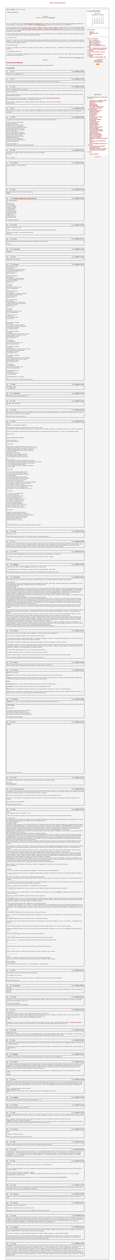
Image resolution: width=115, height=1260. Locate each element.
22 (7, 551)
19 (7, 421)
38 (7, 1040)
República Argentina (41, 24)
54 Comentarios (77, 57)
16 (7, 393)
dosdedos (15, 1097)
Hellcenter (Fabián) (93, 128)
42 (7, 1097)
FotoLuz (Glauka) (93, 123)
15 (7, 384)
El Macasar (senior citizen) (95, 116)
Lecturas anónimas (94, 154)
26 (7, 662)
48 (7, 1161)
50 (7, 1194)
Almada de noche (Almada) (96, 101)
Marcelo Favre (92, 49)
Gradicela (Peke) (93, 125)
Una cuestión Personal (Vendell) (97, 146)
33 (7, 970)
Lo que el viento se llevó (93, 11)
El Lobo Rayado (93, 118)
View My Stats (97, 94)
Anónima (91, 31)
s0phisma (15, 564)
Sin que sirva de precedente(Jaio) (97, 140)
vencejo (26, 54)
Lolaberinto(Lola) (93, 132)
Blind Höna (52, 17)
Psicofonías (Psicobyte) (95, 137)
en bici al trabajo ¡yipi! (100, 56)
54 (7, 1243)
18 (7, 410)
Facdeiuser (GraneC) (94, 121)
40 (7, 1061)
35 (7, 997)
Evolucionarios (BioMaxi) (95, 119)
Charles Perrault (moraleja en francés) (53, 28)
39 (7, 1054)
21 (7, 541)
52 (7, 1215)
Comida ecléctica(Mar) (94, 133)
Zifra (90, 40)
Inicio (7, 9)
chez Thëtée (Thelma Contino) (96, 106)
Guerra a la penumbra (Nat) (96, 126)
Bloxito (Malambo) (93, 105)
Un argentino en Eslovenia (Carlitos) (98, 148)
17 (7, 401)
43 (7, 1105)
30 (7, 777)
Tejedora (91, 142)
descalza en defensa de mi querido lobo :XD (24, 198)
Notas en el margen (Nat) (95, 134)
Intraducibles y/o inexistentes (100, 48)
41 (7, 1079)
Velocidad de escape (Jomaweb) (97, 149)
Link (83, 57)
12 (7, 249)
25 (7, 630)
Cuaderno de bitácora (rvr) (95, 110)
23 (7, 564)
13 (7, 256)
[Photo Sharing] (16, 184)
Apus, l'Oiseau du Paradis (53, 98)
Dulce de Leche (93, 113)
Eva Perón (71, 23)
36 (7, 1009)
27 (7, 670)
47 (7, 1149)
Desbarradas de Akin (94, 111)
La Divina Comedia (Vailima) (96, 130)
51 (7, 1202)
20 (7, 531)
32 (7, 809)
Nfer (14, 809)
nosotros (27, 566)
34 (7, 985)
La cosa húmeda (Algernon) (96, 129)
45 (7, 1129)
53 (7, 1227)
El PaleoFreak (92, 120)
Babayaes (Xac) (93, 104)
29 (7, 722)
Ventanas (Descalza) (94, 147)
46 (7, 1141)
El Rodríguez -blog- (94, 33)
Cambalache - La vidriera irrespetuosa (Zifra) (94, 108)
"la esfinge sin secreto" (75, 1022)
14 (7, 264)
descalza (15, 1054)
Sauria (90, 139)
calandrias (58, 892)
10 (7, 225)
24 (7, 577)
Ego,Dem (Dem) (93, 114)
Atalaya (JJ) (92, 103)
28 (7, 699)
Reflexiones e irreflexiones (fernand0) (98, 138)
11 (7, 239)
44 (7, 1112)
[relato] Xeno (96, 40)
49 (7, 1185)
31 (7, 789)
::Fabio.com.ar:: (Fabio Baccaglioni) (98, 100)
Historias (12, 9)
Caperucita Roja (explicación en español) (32, 28)
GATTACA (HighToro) (94, 124)
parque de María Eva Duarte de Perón (33, 23)
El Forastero (92, 115)
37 (7, 1030)
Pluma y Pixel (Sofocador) (95, 135)
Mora (90, 45)
